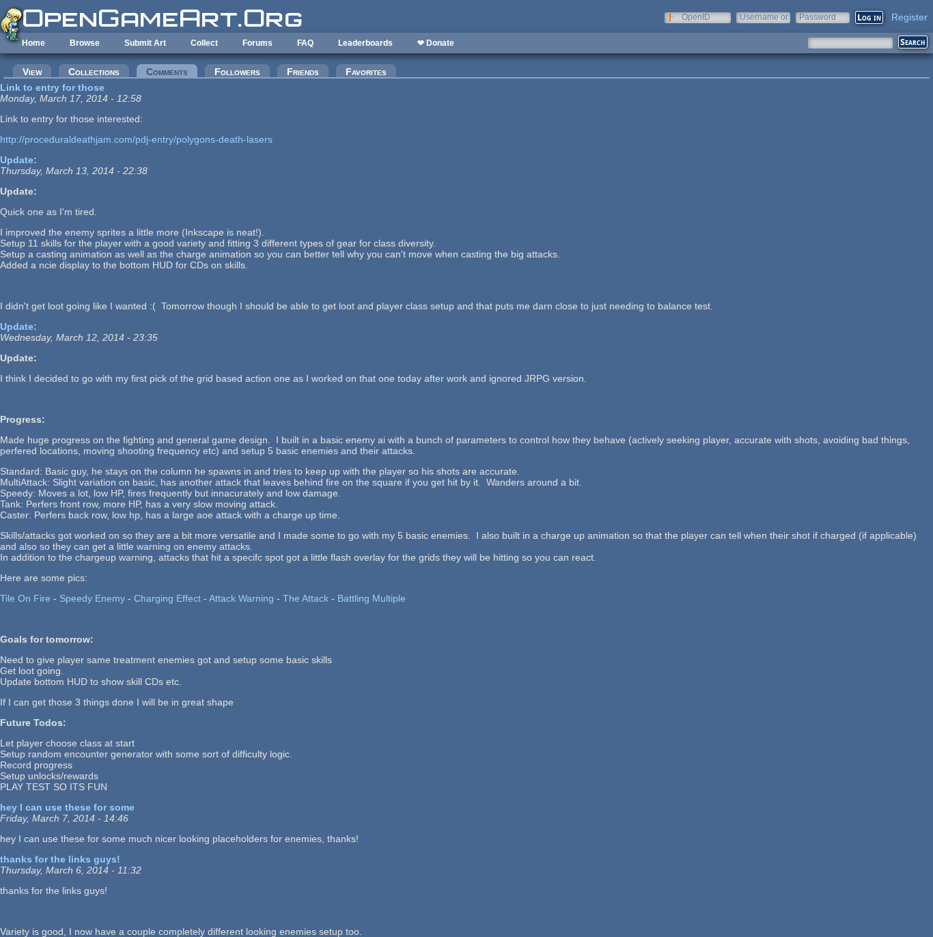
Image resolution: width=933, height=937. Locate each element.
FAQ (305, 43)
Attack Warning (241, 598)
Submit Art (145, 43)
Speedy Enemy (92, 598)
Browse (85, 43)
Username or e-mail (764, 16)
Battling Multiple (371, 598)
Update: (18, 159)
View (32, 71)
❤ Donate (435, 43)
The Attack (306, 598)
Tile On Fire (25, 598)
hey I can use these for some (67, 807)
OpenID (696, 16)
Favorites (366, 71)
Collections (94, 71)
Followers (237, 71)
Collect (204, 43)
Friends (303, 71)
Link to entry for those (52, 87)
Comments (171, 71)
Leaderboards (365, 43)
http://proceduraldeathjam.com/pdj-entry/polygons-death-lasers (136, 139)
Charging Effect (167, 598)
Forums (257, 43)
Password (817, 16)
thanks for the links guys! (60, 859)
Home (33, 43)
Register (909, 17)
